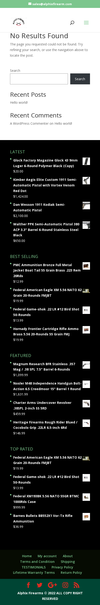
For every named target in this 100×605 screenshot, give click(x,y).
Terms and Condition (37, 561)
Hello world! (19, 102)
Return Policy (71, 572)
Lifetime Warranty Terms (34, 572)
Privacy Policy (62, 567)
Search (15, 70)
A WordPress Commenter (29, 123)
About (68, 556)
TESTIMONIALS (34, 567)
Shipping (68, 561)
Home (27, 556)
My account (47, 556)
